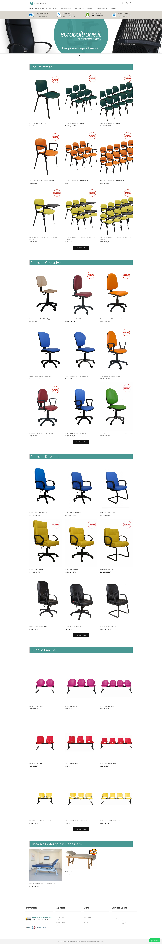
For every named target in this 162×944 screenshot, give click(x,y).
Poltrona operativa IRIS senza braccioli (111, 319)
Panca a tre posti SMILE (71, 706)
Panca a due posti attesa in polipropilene (40, 821)
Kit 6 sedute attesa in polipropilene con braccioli (78, 180)
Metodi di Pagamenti (61, 920)
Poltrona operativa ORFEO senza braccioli (76, 376)
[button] (123, 3)
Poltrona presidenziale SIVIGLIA (38, 512)
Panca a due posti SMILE (36, 706)
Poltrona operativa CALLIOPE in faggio (40, 319)
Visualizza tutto (81, 248)
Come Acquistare (60, 917)
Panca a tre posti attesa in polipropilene (76, 821)
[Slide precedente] (75, 56)
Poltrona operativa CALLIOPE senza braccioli (77, 319)
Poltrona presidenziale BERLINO (38, 627)
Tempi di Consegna (60, 922)
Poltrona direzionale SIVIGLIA (73, 512)
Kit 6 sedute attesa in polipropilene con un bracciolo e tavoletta (80, 238)
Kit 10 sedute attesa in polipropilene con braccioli (114, 180)
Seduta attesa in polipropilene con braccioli (41, 180)
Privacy (57, 925)
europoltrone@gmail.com (122, 923)
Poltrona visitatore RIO (106, 569)
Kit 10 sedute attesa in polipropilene (110, 123)
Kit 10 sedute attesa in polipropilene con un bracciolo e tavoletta (115, 238)
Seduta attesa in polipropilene (37, 123)
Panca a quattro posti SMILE (108, 706)
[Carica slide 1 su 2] (79, 55)
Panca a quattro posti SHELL (108, 763)
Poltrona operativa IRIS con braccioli (110, 376)
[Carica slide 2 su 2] (82, 55)
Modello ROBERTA (70, 871)
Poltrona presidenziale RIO (36, 569)
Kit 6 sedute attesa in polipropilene (74, 123)
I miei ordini (87, 922)
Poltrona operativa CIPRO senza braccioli (40, 376)
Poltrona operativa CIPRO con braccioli (75, 433)
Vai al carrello (87, 917)
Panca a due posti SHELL (36, 763)
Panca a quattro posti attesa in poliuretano (112, 821)
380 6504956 (117, 917)
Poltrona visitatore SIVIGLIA (107, 512)
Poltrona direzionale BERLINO (73, 627)
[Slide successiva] (87, 56)
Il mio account (87, 920)
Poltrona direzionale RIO (71, 569)
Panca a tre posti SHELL (71, 763)
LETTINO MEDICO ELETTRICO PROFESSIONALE (42, 884)
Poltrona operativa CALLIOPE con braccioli (41, 433)
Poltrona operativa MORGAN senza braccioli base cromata (116, 433)
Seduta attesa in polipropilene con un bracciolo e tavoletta (43, 238)
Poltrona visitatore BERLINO (108, 627)
